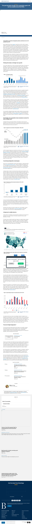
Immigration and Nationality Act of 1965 (9, 94)
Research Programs (5, 510)
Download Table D (12, 289)
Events (23, 513)
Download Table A (24, 97)
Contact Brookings (14, 515)
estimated (18, 102)
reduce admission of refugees (17, 113)
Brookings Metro (15, 386)
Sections (3, 522)
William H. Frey (4, 32)
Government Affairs (24, 518)
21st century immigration (18, 208)
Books (23, 514)
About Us (13, 510)
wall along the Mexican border (10, 164)
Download (8, 228)
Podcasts (23, 515)
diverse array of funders (13, 392)
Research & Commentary (25, 510)
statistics (14, 44)
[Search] (28, 1)
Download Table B (15, 108)
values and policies (23, 392)
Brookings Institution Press (15, 514)
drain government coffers (7, 167)
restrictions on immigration (21, 95)
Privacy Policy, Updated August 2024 (10, 521)
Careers (13, 513)
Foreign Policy (3, 514)
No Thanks (11, 263)
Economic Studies (4, 513)
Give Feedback (21, 263)
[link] (6, 403)
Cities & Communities (6, 401)
